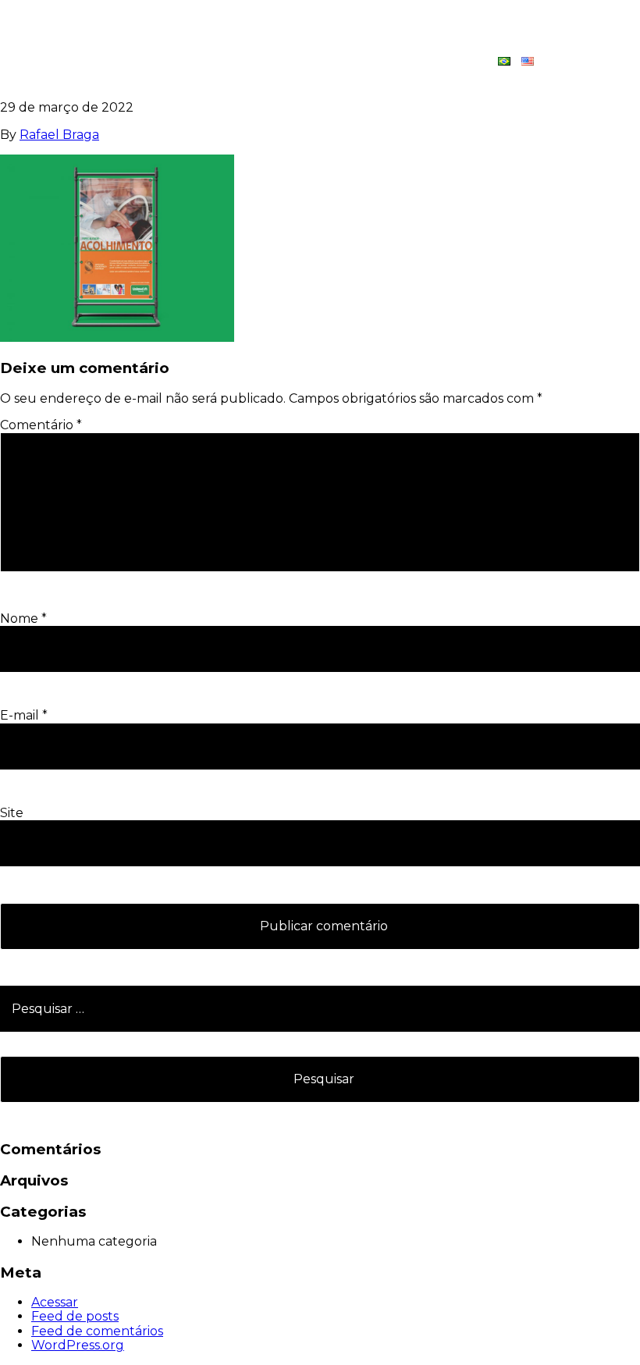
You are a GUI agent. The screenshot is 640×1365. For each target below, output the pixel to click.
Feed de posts (75, 1316)
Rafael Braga (59, 134)
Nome (23, 618)
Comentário (41, 425)
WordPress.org (77, 1345)
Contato (585, 61)
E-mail (24, 715)
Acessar (54, 1302)
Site (11, 812)
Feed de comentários (97, 1331)
